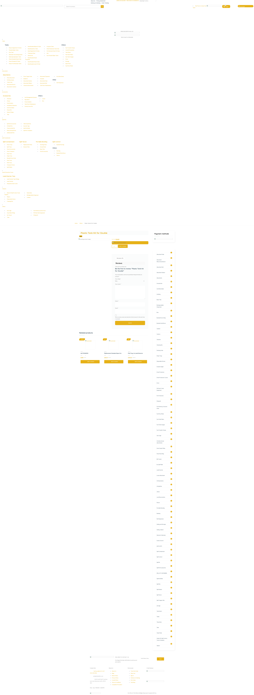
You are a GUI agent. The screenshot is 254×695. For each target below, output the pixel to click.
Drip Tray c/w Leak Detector (135, 353)
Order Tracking (105, 3)
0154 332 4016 (159, 0)
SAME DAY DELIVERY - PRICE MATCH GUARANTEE (127, 0)
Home (76, 223)
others (81, 223)
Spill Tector (23, 142)
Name (117, 301)
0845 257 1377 (152, 0)
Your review (118, 284)
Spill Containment (8, 142)
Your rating (118, 279)
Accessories (7, 96)
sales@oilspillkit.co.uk (98, 676)
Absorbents (6, 75)
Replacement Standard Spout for (113, 353)
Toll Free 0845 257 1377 (99, 671)
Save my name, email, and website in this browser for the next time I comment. (130, 318)
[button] (90, 361)
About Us (93, 1)
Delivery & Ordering (95, 3)
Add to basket (122, 246)
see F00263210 (84, 353)
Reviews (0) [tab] (120, 258)
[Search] (102, 6)
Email (116, 308)
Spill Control (56, 142)
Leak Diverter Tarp (9, 176)
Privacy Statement (100, 1)
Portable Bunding (41, 142)
